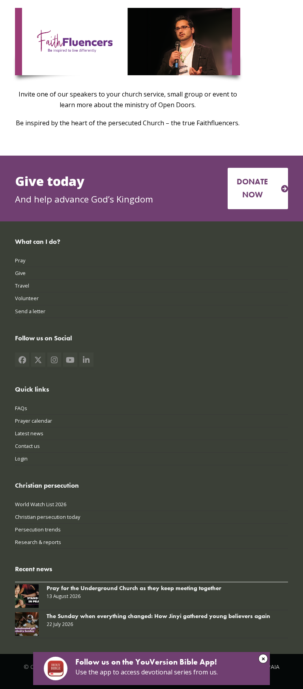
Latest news (29, 433)
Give (20, 273)
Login (21, 458)
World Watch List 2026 (40, 504)
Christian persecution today (47, 516)
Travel (22, 285)
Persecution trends (38, 529)
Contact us (27, 445)
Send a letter (30, 311)
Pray (20, 260)
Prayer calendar (33, 420)
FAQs (21, 408)
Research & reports (38, 542)
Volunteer (27, 298)
